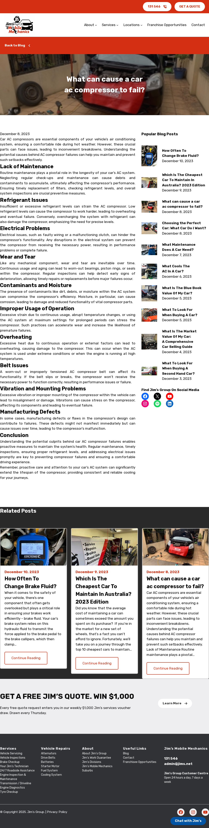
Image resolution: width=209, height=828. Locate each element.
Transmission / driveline (15, 783)
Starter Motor (50, 766)
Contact (128, 757)
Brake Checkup (10, 762)
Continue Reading (25, 658)
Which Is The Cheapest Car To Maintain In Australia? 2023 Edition (103, 590)
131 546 (154, 6)
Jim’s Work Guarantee (96, 757)
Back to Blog (15, 45)
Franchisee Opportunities (139, 762)
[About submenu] (96, 25)
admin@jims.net (178, 764)
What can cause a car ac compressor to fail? (175, 582)
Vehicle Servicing (11, 753)
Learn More (172, 703)
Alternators (48, 753)
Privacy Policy (57, 812)
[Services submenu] (117, 25)
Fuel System (49, 770)
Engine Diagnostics (12, 787)
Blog (126, 753)
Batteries (47, 762)
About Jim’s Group (94, 753)
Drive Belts (48, 757)
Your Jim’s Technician (14, 766)
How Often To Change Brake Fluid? (30, 582)
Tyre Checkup (9, 792)
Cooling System (51, 775)
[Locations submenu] (141, 25)
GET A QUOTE (189, 6)
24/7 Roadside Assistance (17, 770)
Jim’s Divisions (91, 762)
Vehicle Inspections (12, 757)
